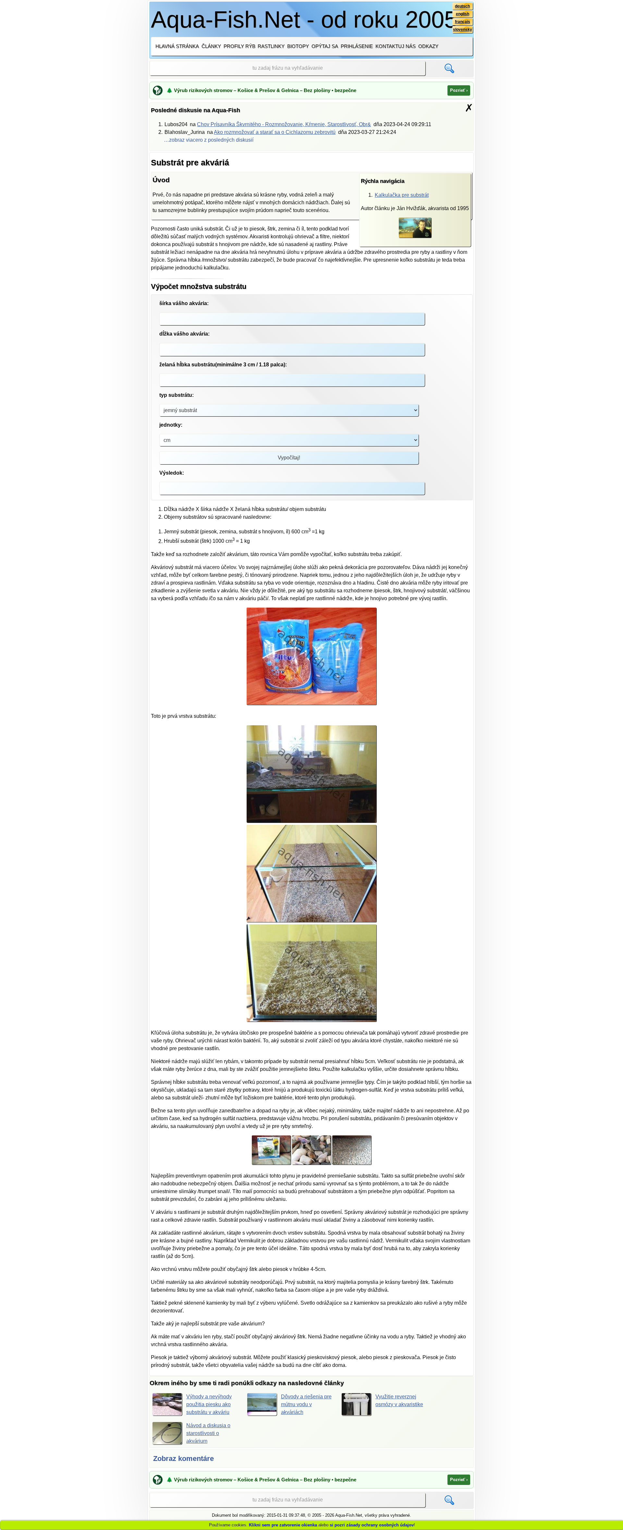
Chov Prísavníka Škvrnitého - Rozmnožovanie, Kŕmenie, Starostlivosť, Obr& (284, 124)
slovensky (462, 29)
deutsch (462, 6)
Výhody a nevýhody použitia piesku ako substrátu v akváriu (209, 1404)
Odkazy (428, 46)
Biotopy (298, 46)
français (462, 21)
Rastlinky (271, 46)
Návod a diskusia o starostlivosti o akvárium (208, 1433)
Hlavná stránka (177, 46)
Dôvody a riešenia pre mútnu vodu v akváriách (306, 1404)
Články (211, 46)
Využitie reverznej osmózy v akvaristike (399, 1400)
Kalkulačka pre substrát (402, 195)
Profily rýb (239, 46)
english (462, 14)
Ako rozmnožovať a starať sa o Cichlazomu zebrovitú (275, 132)
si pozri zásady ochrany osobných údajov (372, 1525)
